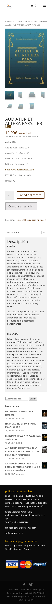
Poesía (43, 220)
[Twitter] (31, 585)
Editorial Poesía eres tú (28, 220)
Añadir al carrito (30, 195)
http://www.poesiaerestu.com (19, 169)
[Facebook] (24, 585)
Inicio (7, 21)
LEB (8, 126)
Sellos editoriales (25, 21)
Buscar (33, 398)
